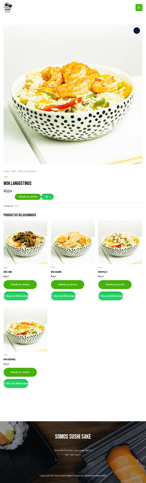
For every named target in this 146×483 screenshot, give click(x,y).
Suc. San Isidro (73, 454)
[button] (137, 30)
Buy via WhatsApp (17, 295)
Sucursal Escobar (63, 450)
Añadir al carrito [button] (20, 284)
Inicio (6, 171)
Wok (13, 171)
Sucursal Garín (83, 450)
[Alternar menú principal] (138, 7)
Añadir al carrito (27, 196)
